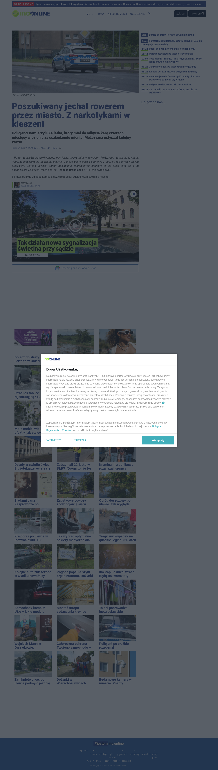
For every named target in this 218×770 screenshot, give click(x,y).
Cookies (66, 430)
